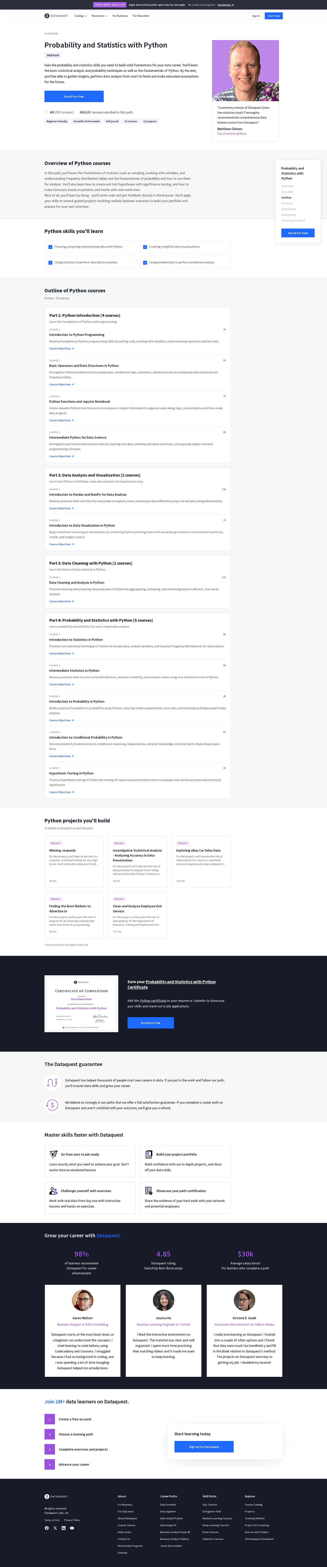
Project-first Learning (257, 1525)
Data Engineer (168, 1511)
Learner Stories (127, 1525)
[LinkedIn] (63, 1528)
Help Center (124, 1532)
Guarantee (288, 215)
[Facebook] (46, 1528)
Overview (287, 186)
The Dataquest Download (259, 1539)
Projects (287, 203)
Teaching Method (254, 1518)
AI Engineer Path (212, 1511)
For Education (141, 16)
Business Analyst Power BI (175, 1532)
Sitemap (122, 1552)
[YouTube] (72, 1528)
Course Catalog (253, 1504)
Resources (98, 16)
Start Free (274, 16)
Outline (286, 197)
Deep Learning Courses (216, 1525)
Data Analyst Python (171, 1518)
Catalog (79, 16)
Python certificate (153, 1000)
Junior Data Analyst (171, 1546)
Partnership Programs (130, 1546)
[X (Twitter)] (55, 1528)
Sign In (256, 16)
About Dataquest (127, 1518)
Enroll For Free (74, 96)
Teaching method (293, 220)
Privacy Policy (72, 1520)
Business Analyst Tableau (174, 1539)
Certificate (288, 209)
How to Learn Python (256, 1532)
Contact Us (124, 1539)
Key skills (287, 192)
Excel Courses (211, 1532)
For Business (120, 16)
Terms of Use (52, 1520)
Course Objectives (61, 348)
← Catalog (51, 33)
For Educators (126, 1511)
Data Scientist (168, 1504)
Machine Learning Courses (217, 1518)
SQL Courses (210, 1504)
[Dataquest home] (56, 15)
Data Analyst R (168, 1525)
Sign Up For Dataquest (204, 1447)
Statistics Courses (213, 1539)
